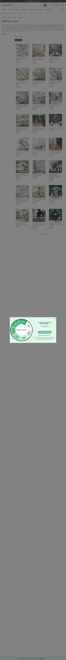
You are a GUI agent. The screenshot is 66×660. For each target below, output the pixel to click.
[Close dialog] (55, 318)
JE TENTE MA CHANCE (45, 332)
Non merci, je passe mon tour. (45, 335)
